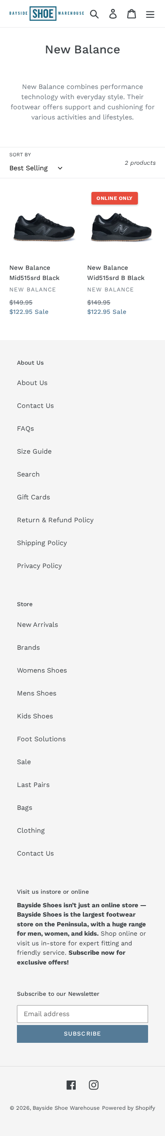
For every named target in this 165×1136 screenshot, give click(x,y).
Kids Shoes (35, 716)
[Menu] (150, 13)
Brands (28, 647)
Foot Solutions (41, 739)
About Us (32, 383)
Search (28, 474)
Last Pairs (33, 785)
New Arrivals (37, 625)
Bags (24, 808)
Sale (24, 762)
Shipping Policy (42, 543)
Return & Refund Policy (55, 520)
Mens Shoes (36, 693)
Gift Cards (33, 497)
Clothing (31, 830)
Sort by (20, 155)
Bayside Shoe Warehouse (66, 1108)
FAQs (25, 428)
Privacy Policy (39, 566)
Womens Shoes (42, 670)
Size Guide (34, 451)
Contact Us (35, 406)
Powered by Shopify (128, 1108)
